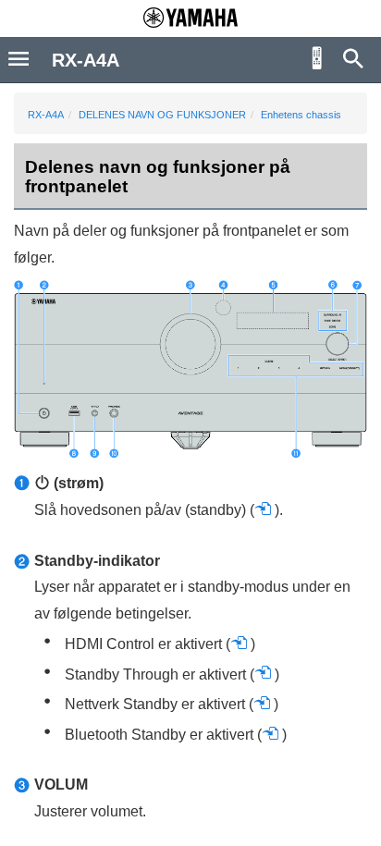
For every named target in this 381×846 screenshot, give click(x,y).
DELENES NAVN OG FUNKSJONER (162, 114)
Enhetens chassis (301, 114)
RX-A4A (46, 114)
